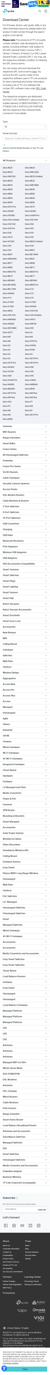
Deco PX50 (30, 349)
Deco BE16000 (9, 284)
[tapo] (22, 1310)
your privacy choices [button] (10, 1363)
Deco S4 (28, 332)
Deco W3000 (8, 293)
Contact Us (7, 1252)
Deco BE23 (7, 172)
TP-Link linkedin (30, 1226)
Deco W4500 (30, 306)
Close (48, 4)
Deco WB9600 (31, 384)
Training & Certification (33, 1284)
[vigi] (39, 1318)
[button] (16, 1198)
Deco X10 (29, 289)
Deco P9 (6, 406)
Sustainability (8, 1255)
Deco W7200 (8, 241)
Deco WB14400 (32, 172)
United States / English (17, 1327)
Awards (28, 1259)
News (27, 1245)
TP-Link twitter (39, 1226)
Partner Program (9, 1281)
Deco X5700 (8, 371)
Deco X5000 (30, 345)
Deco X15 (29, 293)
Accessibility (7, 1268)
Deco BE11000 (9, 289)
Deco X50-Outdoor (11, 219)
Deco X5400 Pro (10, 380)
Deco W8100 (30, 323)
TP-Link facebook (6, 1226)
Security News (30, 1255)
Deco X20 (7, 232)
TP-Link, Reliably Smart (8, 10)
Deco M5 (7, 336)
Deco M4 (29, 406)
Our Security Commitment (13, 1272)
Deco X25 (7, 245)
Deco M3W (7, 419)
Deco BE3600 (9, 280)
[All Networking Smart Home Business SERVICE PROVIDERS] (25, 126)
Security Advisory (31, 1252)
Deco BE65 (7, 202)
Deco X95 (29, 328)
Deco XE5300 (9, 215)
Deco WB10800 (32, 185)
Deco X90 (29, 367)
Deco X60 (29, 224)
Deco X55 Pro (9, 228)
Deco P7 (28, 401)
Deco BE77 (7, 263)
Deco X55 (29, 228)
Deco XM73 (30, 319)
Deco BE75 (7, 276)
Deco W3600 (8, 323)
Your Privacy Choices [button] (11, 1262)
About (6, 1241)
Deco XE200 (8, 211)
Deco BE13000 (31, 254)
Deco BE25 (7, 167)
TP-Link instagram (14, 1226)
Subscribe (42, 1210)
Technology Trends (31, 1281)
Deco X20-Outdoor (33, 315)
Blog (27, 1249)
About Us (6, 1245)
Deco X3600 (30, 380)
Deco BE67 (30, 250)
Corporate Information (11, 1249)
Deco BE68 (30, 263)
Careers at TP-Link (10, 1265)
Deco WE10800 (9, 328)
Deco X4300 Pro (32, 215)
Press (28, 1241)
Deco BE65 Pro (9, 271)
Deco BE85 (7, 193)
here (34, 71)
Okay (25, 1369)
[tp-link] (22, 1302)
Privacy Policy (8, 1259)
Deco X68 (7, 375)
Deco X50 (7, 401)
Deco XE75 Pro (9, 206)
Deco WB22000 (10, 258)
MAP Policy (7, 1288)
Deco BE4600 (9, 388)
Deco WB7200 (9, 176)
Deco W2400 (8, 367)
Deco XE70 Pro (31, 358)
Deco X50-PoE (31, 219)
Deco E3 (28, 410)
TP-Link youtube (22, 1226)
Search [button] (39, 9)
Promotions (9, 1292)
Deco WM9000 (9, 319)
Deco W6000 (8, 384)
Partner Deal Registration (12, 1284)
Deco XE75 (30, 206)
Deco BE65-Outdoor (34, 241)
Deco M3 (7, 414)
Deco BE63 (7, 198)
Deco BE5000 (31, 280)
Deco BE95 (7, 189)
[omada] (39, 1310)
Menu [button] (45, 9)
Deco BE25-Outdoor (34, 176)
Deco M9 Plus (31, 393)
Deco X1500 (8, 302)
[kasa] (39, 1302)
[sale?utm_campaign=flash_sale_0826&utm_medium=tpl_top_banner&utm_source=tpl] (25, 4)
